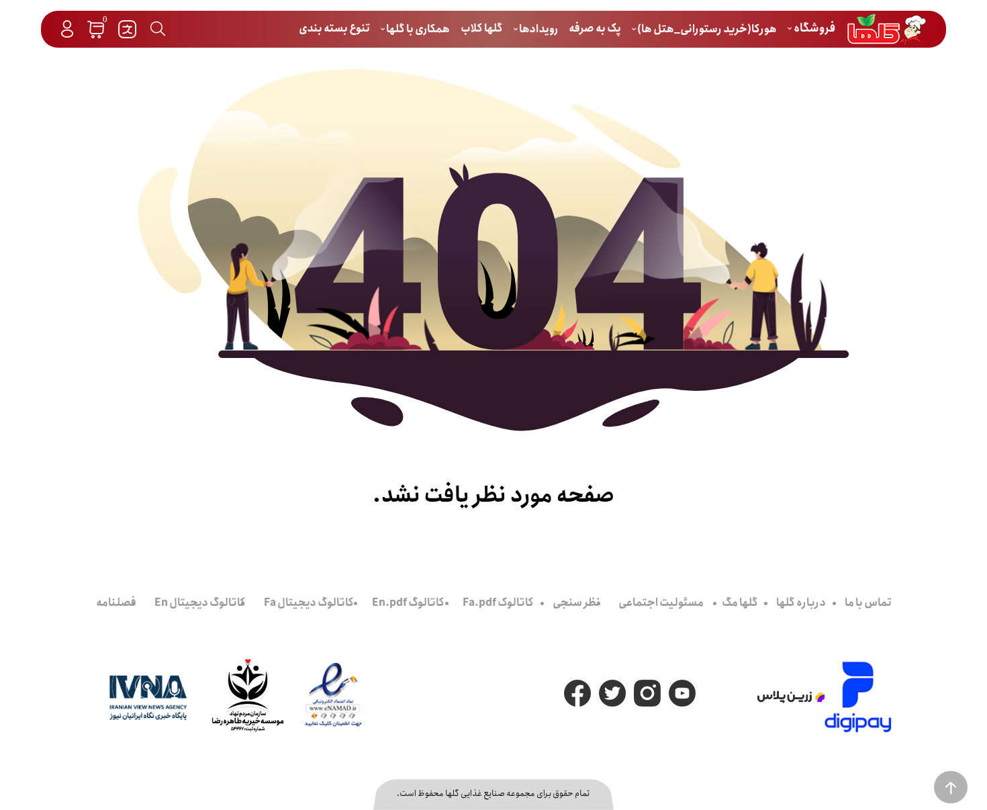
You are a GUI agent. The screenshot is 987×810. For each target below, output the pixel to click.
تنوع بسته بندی (334, 28)
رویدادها (538, 29)
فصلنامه (116, 602)
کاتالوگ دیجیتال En (200, 602)
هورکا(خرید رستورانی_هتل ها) (706, 29)
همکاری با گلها (417, 29)
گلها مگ (740, 602)
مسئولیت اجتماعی (661, 602)
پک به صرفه (595, 28)
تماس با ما (868, 602)
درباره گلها (801, 602)
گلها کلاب (482, 28)
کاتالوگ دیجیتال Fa (309, 602)
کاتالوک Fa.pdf (498, 602)
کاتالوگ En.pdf (408, 602)
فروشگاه (813, 28)
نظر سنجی (576, 602)
